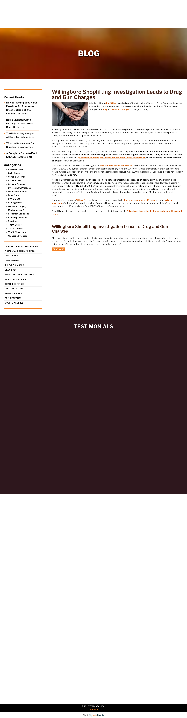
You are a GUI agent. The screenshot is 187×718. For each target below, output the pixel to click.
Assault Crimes (15, 169)
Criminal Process (16, 184)
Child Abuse (14, 173)
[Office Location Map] (30, 679)
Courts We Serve (14, 303)
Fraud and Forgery (17, 206)
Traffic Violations (17, 232)
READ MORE (58, 249)
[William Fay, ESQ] (31, 14)
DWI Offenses (12, 260)
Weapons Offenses (17, 236)
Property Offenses (17, 217)
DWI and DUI (14, 199)
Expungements (13, 298)
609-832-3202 (28, 643)
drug (105, 109)
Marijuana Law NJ (16, 210)
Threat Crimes (15, 228)
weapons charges (120, 109)
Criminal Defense (16, 177)
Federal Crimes (13, 293)
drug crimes (129, 200)
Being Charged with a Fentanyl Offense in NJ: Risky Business (19, 123)
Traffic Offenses (14, 284)
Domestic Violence (17, 191)
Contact (178, 25)
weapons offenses (145, 200)
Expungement (15, 202)
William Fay (81, 200)
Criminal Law (14, 180)
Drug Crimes (14, 195)
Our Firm (123, 25)
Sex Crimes (13, 221)
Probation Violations (18, 214)
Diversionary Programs (19, 188)
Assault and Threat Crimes (20, 251)
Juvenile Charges (14, 265)
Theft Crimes (15, 225)
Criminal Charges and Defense (21, 246)
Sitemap (93, 709)
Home (107, 25)
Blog (165, 25)
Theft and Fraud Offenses (19, 274)
